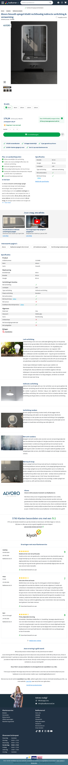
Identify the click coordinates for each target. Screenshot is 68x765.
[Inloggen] (58, 3)
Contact (37, 717)
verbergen (34, 763)
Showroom (38, 719)
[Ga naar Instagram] (45, 731)
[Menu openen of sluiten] (2, 2)
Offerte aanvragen (7, 719)
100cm (22, 107)
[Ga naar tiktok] (36, 731)
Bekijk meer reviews (35, 640)
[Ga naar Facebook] (42, 731)
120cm (29, 107)
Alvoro (4, 247)
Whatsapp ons (43, 700)
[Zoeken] (50, 2)
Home (2, 11)
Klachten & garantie (8, 721)
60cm (9, 107)
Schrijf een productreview (34, 685)
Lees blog (5, 236)
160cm (36, 107)
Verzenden (5, 715)
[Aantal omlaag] (10, 129)
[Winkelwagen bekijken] (65, 3)
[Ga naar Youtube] (51, 731)
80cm (15, 107)
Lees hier (28, 681)
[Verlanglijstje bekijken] (62, 3)
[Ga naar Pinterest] (48, 731)
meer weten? (60, 761)
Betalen (4, 713)
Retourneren (6, 717)
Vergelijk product (62, 17)
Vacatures (38, 723)
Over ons (38, 713)
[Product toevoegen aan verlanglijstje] (62, 134)
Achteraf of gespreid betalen (34, 8)
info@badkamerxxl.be (46, 703)
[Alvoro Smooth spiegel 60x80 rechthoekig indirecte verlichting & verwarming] (34, 52)
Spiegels (8, 11)
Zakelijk (37, 715)
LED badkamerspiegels (40, 247)
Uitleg (39, 178)
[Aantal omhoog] (17, 129)
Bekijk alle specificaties (42, 181)
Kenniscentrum (39, 726)
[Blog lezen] (14, 221)
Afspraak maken (40, 721)
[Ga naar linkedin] (39, 731)
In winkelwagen (33, 134)
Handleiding (8, 332)
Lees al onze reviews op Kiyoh (33, 527)
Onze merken (39, 728)
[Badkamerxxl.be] (12, 2)
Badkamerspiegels (17, 11)
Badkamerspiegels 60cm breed (19, 247)
